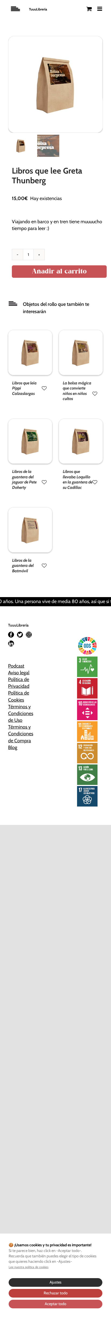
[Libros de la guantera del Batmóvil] (30, 511)
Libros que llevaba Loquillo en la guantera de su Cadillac (77, 479)
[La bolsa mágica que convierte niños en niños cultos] (81, 333)
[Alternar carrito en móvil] (89, 9)
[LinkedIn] (11, 643)
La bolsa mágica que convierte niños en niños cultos (77, 391)
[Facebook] (11, 635)
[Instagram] (29, 635)
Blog (12, 747)
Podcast (16, 666)
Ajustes (55, 1282)
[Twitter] (20, 635)
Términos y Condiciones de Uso (20, 713)
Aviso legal (18, 673)
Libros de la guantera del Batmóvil (23, 565)
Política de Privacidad (18, 682)
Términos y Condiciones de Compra (20, 733)
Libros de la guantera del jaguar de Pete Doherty (24, 479)
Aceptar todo (55, 1303)
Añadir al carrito (59, 271)
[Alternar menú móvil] (100, 9)
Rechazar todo (56, 1293)
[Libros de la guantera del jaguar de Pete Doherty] (30, 422)
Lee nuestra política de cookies (28, 1267)
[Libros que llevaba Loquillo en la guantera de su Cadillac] (81, 422)
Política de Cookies (18, 696)
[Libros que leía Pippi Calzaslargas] (30, 333)
